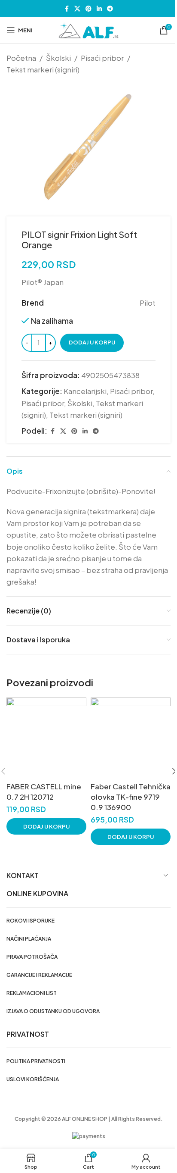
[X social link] (77, 8)
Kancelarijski (85, 391)
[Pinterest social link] (88, 8)
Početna (21, 58)
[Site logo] (88, 29)
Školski (58, 58)
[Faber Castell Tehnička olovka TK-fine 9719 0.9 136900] (131, 738)
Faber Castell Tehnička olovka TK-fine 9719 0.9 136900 (131, 797)
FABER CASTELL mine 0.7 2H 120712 (43, 791)
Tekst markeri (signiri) (42, 69)
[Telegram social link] (110, 8)
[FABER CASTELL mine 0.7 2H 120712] (46, 738)
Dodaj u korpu (92, 342)
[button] (46, 826)
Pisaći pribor (102, 58)
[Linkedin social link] (99, 8)
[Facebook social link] (66, 8)
